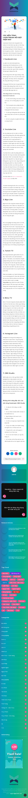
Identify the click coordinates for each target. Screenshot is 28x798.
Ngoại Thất (6, 589)
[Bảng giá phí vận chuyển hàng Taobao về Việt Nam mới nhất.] (4, 538)
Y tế (18, 610)
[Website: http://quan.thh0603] (14, 478)
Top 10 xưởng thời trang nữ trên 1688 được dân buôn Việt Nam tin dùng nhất (17, 544)
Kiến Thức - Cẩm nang (16, 582)
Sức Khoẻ (13, 595)
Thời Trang (6, 604)
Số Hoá (5, 595)
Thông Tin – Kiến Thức (7, 708)
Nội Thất (16, 592)
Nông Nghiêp (6, 592)
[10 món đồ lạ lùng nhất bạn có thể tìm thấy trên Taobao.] (4, 530)
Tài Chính (22, 607)
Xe (3, 610)
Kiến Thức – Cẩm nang (8, 655)
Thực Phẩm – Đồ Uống (7, 716)
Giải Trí (5, 582)
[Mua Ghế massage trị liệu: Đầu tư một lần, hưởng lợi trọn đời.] (4, 552)
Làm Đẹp (14, 585)
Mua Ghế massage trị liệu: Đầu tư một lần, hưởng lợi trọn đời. (17, 550)
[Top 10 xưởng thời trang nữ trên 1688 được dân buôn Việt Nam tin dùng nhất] (4, 545)
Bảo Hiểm (5, 573)
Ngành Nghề (16, 589)
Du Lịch (5, 579)
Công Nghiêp (6, 576)
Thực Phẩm (15, 604)
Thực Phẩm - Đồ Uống (9, 607)
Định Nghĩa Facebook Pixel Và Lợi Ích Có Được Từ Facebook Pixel (17, 557)
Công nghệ (17, 576)
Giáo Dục (20, 579)
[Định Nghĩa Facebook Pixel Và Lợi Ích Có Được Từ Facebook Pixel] (4, 559)
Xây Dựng (10, 610)
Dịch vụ (12, 579)
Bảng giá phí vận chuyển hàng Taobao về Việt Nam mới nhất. (16, 536)
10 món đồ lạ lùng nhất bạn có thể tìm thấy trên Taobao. (17, 529)
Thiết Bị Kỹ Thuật (8, 598)
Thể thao (21, 601)
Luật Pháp (6, 585)
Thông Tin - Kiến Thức (9, 601)
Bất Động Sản (15, 573)
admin (14, 474)
